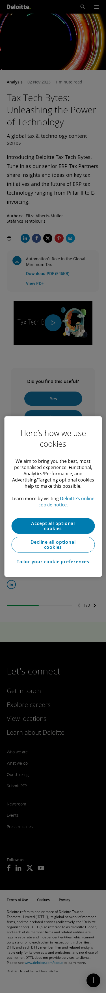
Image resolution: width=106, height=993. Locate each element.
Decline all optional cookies (53, 544)
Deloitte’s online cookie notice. (66, 501)
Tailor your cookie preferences (53, 561)
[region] (53, 496)
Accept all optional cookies (53, 526)
